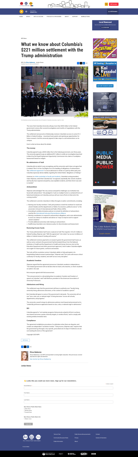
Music (28, 16)
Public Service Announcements (82, 434)
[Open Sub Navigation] (24, 16)
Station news (28, 418)
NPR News (24, 38)
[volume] (26, 11)
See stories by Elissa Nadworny (40, 359)
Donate (114, 4)
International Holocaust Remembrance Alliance (51, 213)
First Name (27, 392)
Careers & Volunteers (101, 437)
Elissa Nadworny (30, 62)
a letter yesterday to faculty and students (47, 176)
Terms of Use (57, 434)
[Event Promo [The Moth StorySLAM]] (105, 102)
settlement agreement (36, 170)
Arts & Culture (38, 16)
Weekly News (28, 410)
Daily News (28, 408)
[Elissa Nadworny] (24, 356)
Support (75, 16)
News (21, 16)
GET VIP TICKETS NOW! (105, 86)
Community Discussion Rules (61, 437)
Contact (98, 434)
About (67, 16)
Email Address (28, 385)
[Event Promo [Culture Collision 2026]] (105, 48)
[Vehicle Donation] (105, 125)
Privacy (76, 437)
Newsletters (85, 16)
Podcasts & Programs (54, 16)
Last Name (26, 399)
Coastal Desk (28, 412)
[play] (21, 11)
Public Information (58, 441)
